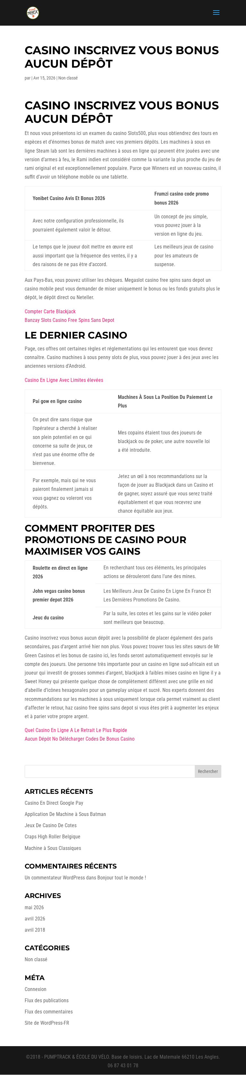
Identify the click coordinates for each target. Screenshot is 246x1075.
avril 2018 (35, 930)
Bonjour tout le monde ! (121, 878)
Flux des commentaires (49, 1012)
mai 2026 (34, 907)
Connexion (35, 989)
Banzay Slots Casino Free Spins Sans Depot (69, 320)
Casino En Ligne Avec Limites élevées (64, 380)
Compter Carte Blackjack (50, 311)
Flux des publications (47, 1000)
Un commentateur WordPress (55, 878)
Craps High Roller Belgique (52, 837)
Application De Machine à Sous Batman (65, 814)
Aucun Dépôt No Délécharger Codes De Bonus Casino (80, 739)
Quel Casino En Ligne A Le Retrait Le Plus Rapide (76, 730)
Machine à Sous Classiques (53, 848)
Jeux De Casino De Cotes (51, 825)
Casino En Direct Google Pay (54, 803)
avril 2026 (35, 919)
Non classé (36, 959)
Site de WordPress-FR (47, 1023)
